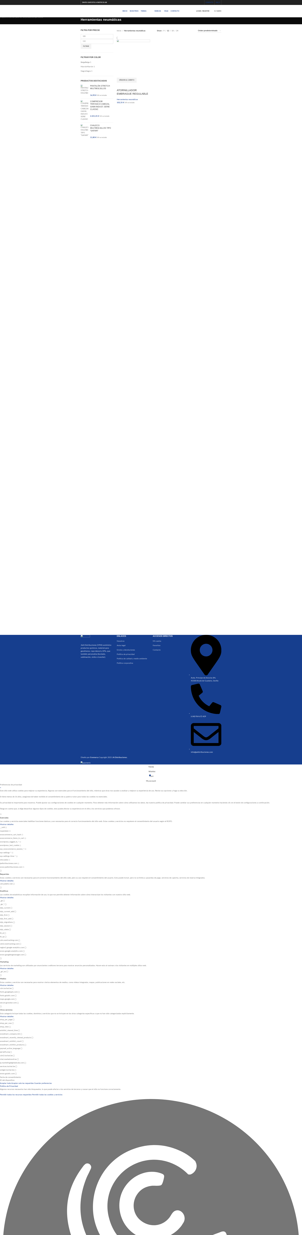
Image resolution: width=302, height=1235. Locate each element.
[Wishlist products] (85, 11)
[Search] (81, 11)
